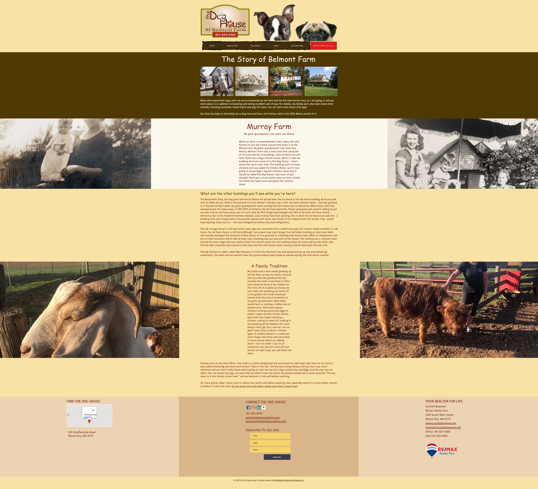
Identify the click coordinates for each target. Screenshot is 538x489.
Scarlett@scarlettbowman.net (443, 427)
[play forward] (334, 21)
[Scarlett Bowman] (258, 407)
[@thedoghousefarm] (248, 407)
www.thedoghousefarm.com (263, 417)
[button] (232, 45)
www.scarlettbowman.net (440, 423)
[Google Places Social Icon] (263, 407)
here (304, 106)
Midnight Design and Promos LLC (289, 480)
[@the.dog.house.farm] (253, 407)
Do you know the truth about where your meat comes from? (265, 386)
